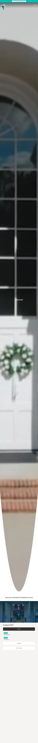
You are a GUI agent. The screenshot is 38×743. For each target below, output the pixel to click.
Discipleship (19, 643)
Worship (19, 628)
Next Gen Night (19, 648)
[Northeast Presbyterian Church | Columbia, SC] (4, 5)
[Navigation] (34, 5)
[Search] (36, 5)
